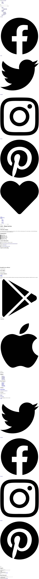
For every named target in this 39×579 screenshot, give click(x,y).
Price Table (3, 14)
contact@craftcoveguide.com (3, 390)
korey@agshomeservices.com (6, 246)
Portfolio (3, 10)
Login (2, 222)
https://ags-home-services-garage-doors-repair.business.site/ (10, 243)
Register (7, 572)
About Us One (5, 8)
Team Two (4, 12)
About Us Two (5, 9)
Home (2, 7)
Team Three (4, 13)
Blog (2, 15)
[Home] (1, 218)
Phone (1, 395)
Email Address (2, 389)
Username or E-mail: (2, 576)
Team (2, 11)
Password (1, 570)
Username (1, 569)
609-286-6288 (2, 396)
